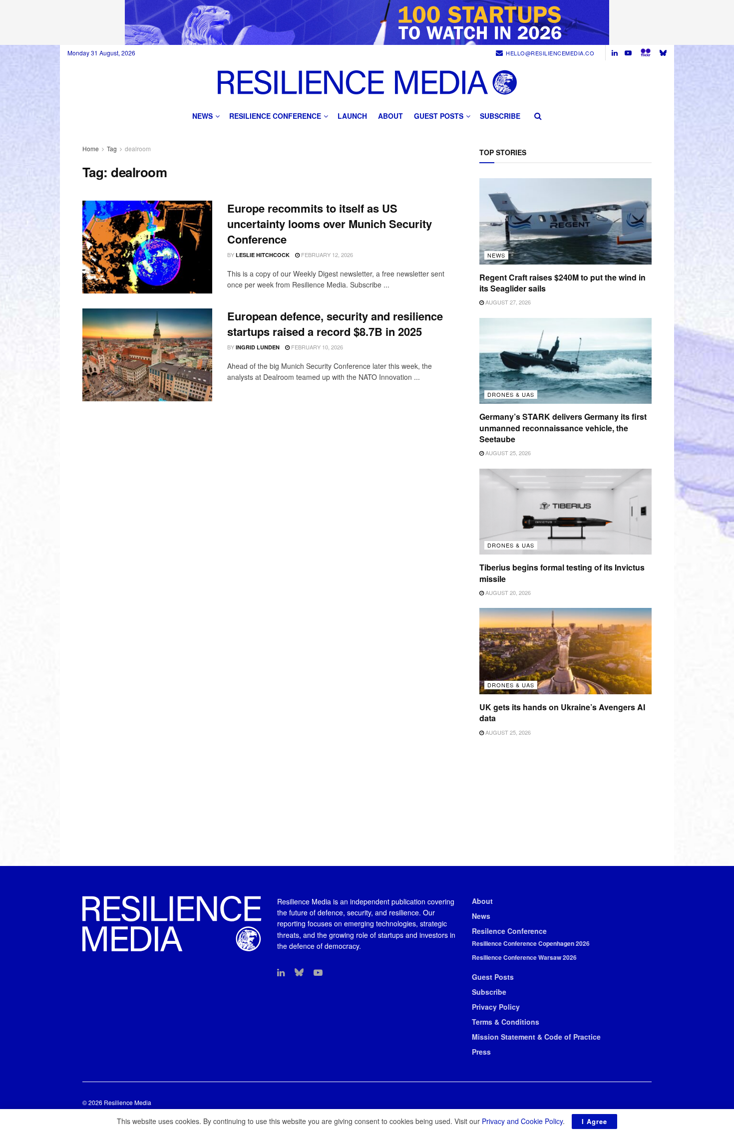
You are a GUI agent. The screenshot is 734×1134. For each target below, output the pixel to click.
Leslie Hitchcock (263, 255)
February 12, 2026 (326, 255)
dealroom (138, 148)
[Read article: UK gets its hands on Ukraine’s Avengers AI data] (565, 651)
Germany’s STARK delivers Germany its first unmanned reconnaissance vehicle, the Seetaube (563, 428)
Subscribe (500, 116)
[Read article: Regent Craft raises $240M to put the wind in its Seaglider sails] (565, 221)
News (202, 116)
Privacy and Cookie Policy (522, 1121)
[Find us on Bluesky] (663, 52)
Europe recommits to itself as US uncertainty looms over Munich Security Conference (329, 223)
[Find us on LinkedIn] (615, 53)
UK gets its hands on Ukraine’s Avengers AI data (562, 712)
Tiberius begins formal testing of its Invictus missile (562, 573)
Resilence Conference (509, 931)
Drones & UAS (510, 394)
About (390, 116)
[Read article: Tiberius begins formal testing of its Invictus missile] (565, 512)
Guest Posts (438, 116)
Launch (352, 116)
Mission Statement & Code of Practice (536, 1037)
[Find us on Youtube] (628, 53)
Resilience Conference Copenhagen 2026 (531, 943)
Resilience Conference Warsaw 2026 (524, 957)
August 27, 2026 (507, 302)
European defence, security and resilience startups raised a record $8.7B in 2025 (335, 323)
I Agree (594, 1121)
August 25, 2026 (507, 453)
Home (90, 148)
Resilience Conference (275, 116)
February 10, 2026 (316, 347)
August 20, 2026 (507, 592)
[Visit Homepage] (367, 82)
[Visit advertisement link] (367, 22)
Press (481, 1052)
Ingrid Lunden (258, 347)
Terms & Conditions (505, 1022)
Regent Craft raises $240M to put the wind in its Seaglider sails (562, 283)
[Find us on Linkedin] (281, 972)
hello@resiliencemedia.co (550, 53)
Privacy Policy (496, 1007)
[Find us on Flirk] (646, 52)
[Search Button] (538, 115)
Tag (112, 148)
